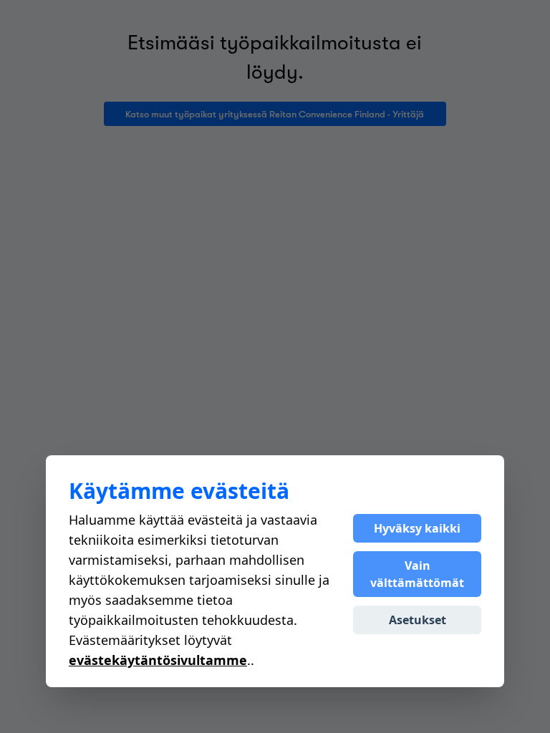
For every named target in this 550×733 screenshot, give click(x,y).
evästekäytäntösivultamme (158, 660)
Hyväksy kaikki (417, 528)
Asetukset (417, 620)
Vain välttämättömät (417, 574)
